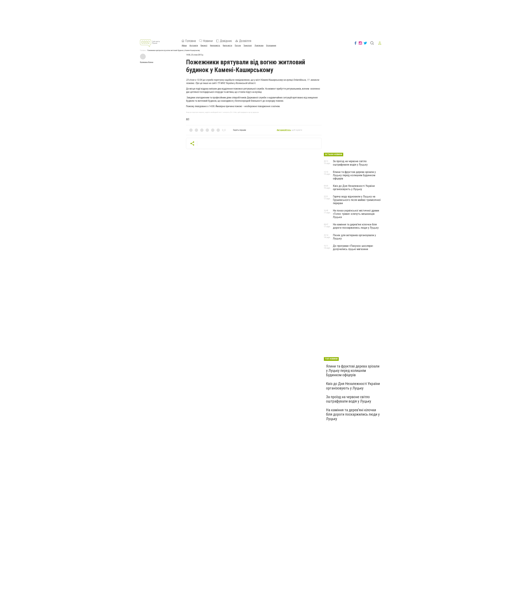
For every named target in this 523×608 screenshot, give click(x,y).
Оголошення (271, 45)
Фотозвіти (193, 45)
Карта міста (227, 45)
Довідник (226, 41)
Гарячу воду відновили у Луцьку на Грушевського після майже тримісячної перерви (357, 200)
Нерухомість (215, 45)
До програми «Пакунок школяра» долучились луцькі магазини (353, 247)
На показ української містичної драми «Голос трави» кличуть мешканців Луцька (356, 214)
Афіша (184, 45)
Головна (190, 41)
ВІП (187, 119)
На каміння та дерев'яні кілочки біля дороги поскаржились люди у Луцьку (356, 226)
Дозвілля (245, 41)
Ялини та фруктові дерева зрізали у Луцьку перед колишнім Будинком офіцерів (354, 175)
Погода (238, 45)
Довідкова (259, 45)
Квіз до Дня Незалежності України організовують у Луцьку (354, 187)
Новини (208, 41)
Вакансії (204, 45)
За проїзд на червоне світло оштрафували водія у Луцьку (350, 163)
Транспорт (248, 45)
